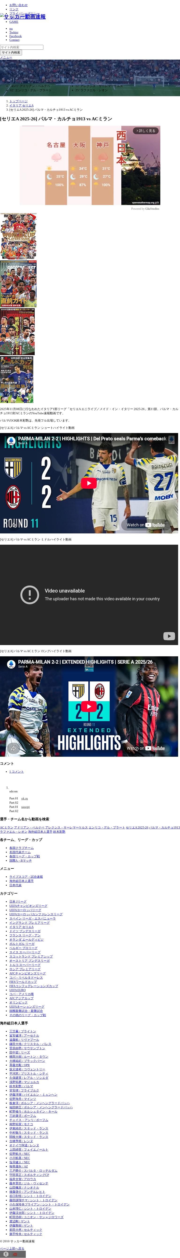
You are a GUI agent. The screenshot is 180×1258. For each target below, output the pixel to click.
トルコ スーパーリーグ (25, 965)
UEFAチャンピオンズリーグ (28, 906)
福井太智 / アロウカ (22, 1179)
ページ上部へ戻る (12, 1248)
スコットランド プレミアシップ (31, 956)
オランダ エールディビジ (26, 939)
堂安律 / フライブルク (24, 1090)
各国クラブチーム (21, 848)
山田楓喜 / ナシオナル (24, 1187)
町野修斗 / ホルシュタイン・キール (33, 1111)
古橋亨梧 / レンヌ (21, 1141)
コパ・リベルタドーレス (26, 977)
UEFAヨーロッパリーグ (25, 910)
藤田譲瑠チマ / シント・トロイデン (33, 1200)
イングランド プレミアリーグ (29, 922)
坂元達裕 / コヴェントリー (27, 1069)
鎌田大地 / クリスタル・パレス (30, 1044)
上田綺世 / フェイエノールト (28, 1149)
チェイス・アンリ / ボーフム (28, 1120)
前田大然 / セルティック (25, 1229)
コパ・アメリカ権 (21, 994)
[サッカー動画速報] (23, 16)
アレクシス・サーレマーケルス (66, 827)
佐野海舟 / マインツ (22, 1099)
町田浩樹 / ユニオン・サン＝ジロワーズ (36, 1217)
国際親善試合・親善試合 (26, 1011)
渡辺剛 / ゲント (19, 1221)
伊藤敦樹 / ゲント (21, 1225)
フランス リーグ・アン (25, 935)
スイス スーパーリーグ (25, 952)
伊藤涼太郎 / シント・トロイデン (31, 1213)
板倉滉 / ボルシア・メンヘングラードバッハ (39, 1103)
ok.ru (24, 798)
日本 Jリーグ (17, 901)
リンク (14, 9)
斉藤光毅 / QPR (19, 1065)
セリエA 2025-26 (137, 827)
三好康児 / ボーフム (22, 1115)
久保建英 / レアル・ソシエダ (28, 1077)
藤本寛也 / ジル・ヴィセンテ (28, 1183)
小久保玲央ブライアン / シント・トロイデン (39, 1204)
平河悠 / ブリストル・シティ (28, 1073)
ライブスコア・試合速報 (26, 876)
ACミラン (6, 827)
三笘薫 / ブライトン (22, 1031)
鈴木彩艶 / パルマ (21, 1086)
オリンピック (18, 1002)
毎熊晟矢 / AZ (18, 1166)
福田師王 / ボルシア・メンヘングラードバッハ (41, 1107)
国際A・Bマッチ (20, 860)
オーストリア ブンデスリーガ (29, 960)
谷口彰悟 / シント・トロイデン (30, 1196)
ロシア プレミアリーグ (25, 969)
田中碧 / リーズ (19, 1052)
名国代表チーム (20, 852)
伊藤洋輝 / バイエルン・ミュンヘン (33, 1094)
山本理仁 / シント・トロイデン (30, 1208)
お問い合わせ (18, 5)
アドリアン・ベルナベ (29, 827)
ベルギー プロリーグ (23, 948)
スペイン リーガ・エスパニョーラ (32, 918)
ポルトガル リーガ (21, 944)
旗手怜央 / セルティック (25, 1234)
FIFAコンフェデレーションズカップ (33, 986)
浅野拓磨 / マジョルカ (24, 1082)
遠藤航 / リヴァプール (24, 1039)
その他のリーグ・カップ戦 (27, 1015)
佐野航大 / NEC (19, 1153)
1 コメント (16, 771)
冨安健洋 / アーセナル (24, 1035)
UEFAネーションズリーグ (26, 1006)
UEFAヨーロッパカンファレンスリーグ (36, 914)
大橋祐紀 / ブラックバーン (27, 1061)
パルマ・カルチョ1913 (164, 827)
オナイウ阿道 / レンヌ (24, 1145)
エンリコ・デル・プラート (107, 827)
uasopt (25, 807)
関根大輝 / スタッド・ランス (28, 1137)
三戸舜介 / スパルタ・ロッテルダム (33, 1170)
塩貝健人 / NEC (19, 1162)
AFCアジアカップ (21, 998)
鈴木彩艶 (59, 831)
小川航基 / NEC (19, 1158)
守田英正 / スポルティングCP (29, 1175)
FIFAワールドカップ (23, 982)
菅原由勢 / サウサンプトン (27, 1048)
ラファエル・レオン (13, 831)
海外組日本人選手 (40, 831)
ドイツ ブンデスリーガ (25, 931)
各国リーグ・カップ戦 (24, 856)
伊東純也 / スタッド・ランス (28, 1128)
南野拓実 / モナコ (21, 1124)
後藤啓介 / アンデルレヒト (27, 1191)
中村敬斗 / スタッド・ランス (28, 1132)
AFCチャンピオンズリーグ (27, 973)
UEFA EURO (17, 990)
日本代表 (15, 885)
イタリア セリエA (21, 927)
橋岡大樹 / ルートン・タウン (28, 1056)
